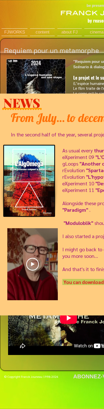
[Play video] (32, 264)
